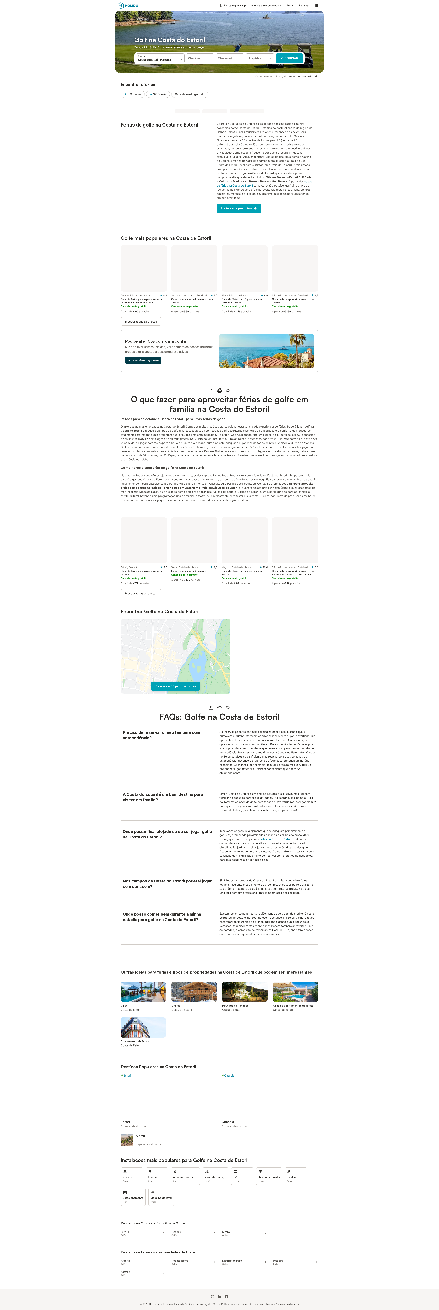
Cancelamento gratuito (190, 94)
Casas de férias (263, 76)
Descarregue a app (235, 5)
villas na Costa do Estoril (276, 839)
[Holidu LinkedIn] (219, 1297)
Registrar (304, 5)
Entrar (290, 5)
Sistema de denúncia (287, 1304)
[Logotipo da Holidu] (135, 5)
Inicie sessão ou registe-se (143, 360)
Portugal (280, 76)
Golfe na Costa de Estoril (303, 76)
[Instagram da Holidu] (213, 1297)
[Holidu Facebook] (226, 1297)
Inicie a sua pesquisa (236, 208)
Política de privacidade (234, 1304)
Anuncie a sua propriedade (266, 5)
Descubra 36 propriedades (175, 686)
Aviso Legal (203, 1304)
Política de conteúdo (261, 1304)
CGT (215, 1304)
